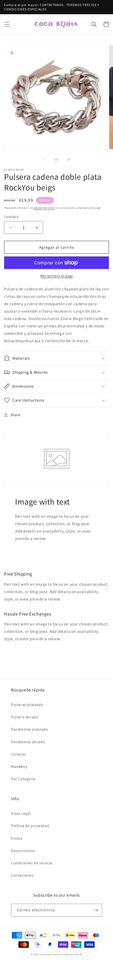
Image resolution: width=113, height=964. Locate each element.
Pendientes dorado (28, 741)
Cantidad (11, 216)
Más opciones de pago (56, 276)
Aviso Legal (21, 813)
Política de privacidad (30, 825)
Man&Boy (19, 766)
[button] (7, 24)
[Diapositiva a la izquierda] (44, 159)
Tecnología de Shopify (69, 954)
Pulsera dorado (24, 716)
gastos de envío (44, 208)
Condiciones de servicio (32, 862)
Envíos (16, 838)
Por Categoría (23, 778)
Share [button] (15, 414)
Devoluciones (23, 850)
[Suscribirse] (96, 910)
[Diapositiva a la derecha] (69, 159)
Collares (18, 754)
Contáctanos (22, 875)
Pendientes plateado (29, 729)
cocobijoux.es (48, 954)
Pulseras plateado (27, 704)
